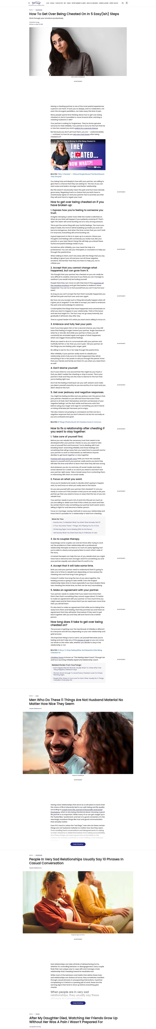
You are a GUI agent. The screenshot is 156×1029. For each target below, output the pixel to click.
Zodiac (52, 3)
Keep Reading (78, 844)
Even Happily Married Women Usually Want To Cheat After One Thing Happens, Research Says (77, 668)
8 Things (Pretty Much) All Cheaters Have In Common (79, 422)
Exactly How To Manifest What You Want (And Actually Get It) (76, 522)
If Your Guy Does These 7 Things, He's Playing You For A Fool (76, 526)
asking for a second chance (86, 128)
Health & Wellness (92, 3)
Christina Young (34, 22)
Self (65, 3)
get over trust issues (81, 134)
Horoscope (59, 3)
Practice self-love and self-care (64, 459)
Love (47, 3)
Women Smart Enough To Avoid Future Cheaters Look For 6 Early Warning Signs (78, 674)
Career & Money (104, 3)
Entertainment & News (79, 3)
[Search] (122, 3)
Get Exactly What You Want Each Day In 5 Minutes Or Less (75, 533)
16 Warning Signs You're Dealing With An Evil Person (72, 529)
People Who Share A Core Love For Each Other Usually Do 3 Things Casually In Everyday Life (78, 679)
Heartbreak (39, 10)
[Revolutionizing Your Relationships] (36, 3)
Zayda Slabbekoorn (35, 708)
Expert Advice (114, 3)
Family (69, 3)
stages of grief (83, 640)
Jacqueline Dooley (35, 1027)
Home (31, 10)
